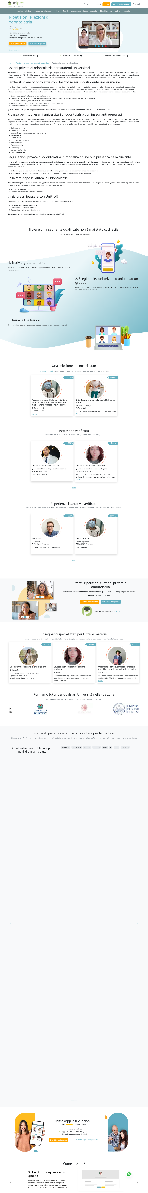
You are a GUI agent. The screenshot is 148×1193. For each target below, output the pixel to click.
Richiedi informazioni (90, 602)
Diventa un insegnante (121, 4)
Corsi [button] (57, 11)
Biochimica (76, 747)
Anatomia (65, 747)
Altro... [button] (34, 414)
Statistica (125, 747)
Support (98, 4)
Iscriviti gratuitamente (17, 44)
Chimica (97, 747)
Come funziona (14, 50)
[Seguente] (137, 923)
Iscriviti (106, 4)
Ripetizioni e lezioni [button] (24, 11)
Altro (86, 4)
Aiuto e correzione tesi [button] (43, 11)
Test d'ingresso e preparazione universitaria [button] (80, 11)
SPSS (116, 747)
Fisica (105, 747)
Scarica (117, 611)
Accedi (137, 4)
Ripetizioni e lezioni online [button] (110, 11)
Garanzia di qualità (46, 371)
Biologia (87, 747)
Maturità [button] (127, 11)
